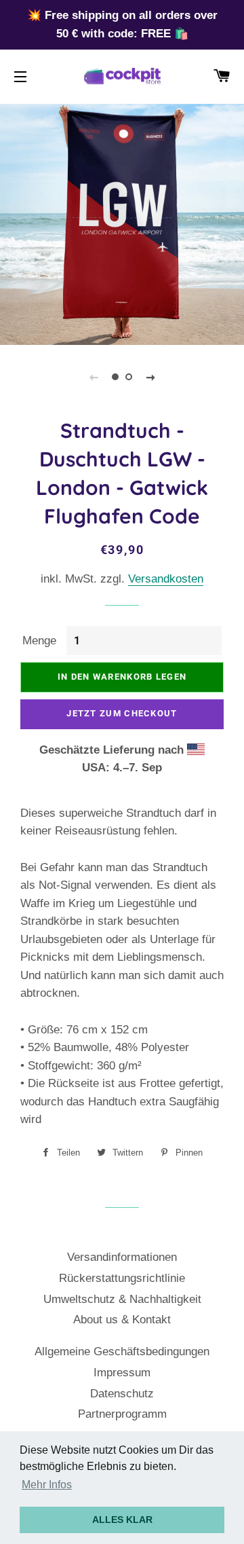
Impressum (122, 1372)
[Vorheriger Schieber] (93, 377)
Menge (39, 640)
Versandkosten (165, 578)
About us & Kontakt (122, 1319)
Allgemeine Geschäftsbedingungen (122, 1351)
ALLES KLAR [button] (122, 1519)
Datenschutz (122, 1393)
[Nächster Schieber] (150, 377)
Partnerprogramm (122, 1414)
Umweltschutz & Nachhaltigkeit (122, 1299)
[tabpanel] (122, 222)
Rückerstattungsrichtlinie (122, 1278)
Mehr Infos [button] (47, 1484)
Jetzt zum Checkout (121, 713)
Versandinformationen (122, 1257)
